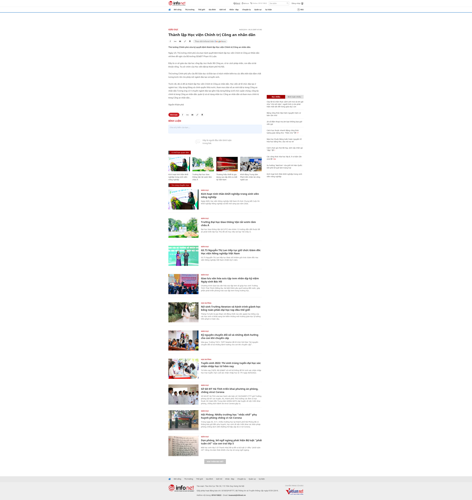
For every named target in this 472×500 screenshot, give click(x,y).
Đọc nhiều (276, 97)
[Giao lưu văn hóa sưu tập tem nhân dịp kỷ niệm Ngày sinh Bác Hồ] (183, 284)
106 (274, 159)
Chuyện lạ (246, 9)
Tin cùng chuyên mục (180, 185)
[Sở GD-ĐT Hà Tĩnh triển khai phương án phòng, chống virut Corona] (183, 394)
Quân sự (258, 9)
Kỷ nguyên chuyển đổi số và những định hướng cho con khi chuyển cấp (229, 336)
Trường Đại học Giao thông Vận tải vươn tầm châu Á (202, 177)
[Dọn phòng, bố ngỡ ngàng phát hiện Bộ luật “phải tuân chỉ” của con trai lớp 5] (183, 446)
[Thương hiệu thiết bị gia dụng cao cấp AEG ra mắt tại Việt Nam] (227, 164)
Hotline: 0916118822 (260, 3)
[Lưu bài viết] (190, 41)
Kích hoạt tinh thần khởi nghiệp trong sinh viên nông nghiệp (178, 177)
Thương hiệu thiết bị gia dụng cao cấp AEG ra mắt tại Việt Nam (226, 177)
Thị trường (189, 9)
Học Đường (206, 303)
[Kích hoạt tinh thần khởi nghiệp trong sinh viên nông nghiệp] (179, 164)
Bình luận (173, 115)
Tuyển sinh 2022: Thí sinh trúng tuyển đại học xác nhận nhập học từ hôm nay (231, 364)
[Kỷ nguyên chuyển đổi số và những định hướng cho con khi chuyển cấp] (183, 340)
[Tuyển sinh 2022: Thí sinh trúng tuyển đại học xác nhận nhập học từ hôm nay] (183, 369)
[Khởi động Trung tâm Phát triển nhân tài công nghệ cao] (251, 164)
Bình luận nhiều (294, 97)
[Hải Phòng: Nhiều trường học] (183, 420)
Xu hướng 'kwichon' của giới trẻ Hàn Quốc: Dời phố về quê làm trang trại (284, 166)
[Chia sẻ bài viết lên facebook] (170, 41)
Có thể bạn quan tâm (180, 152)
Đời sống (177, 9)
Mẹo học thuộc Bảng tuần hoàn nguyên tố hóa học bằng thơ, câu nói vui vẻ (284, 140)
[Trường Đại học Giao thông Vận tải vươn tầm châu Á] (203, 164)
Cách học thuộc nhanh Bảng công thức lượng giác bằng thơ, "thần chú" (283, 131)
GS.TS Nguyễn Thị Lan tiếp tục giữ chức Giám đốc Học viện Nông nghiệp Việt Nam (231, 252)
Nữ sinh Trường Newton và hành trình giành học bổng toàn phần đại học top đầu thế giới (230, 308)
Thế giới (201, 9)
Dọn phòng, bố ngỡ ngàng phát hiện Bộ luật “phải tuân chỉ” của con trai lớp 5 (231, 442)
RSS (302, 9)
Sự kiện (268, 9)
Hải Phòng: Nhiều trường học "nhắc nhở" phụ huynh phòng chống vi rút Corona (229, 416)
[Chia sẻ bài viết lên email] (180, 41)
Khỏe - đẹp (234, 9)
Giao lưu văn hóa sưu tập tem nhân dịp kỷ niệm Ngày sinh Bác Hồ (230, 280)
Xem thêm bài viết (215, 461)
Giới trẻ (222, 9)
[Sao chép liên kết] (185, 41)
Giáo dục (173, 29)
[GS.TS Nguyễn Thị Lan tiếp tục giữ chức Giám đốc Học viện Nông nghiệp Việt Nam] (183, 256)
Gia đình (212, 9)
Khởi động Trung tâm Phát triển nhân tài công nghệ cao (250, 177)
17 (297, 133)
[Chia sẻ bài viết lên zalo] (175, 41)
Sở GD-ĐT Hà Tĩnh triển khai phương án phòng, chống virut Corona (229, 390)
